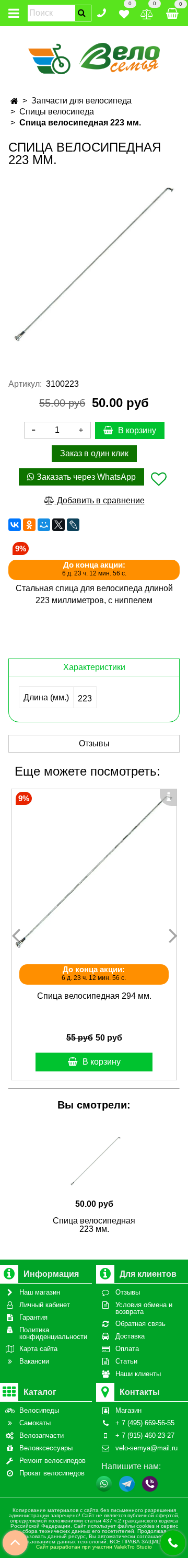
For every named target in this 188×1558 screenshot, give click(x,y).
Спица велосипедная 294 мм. (94, 995)
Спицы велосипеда (56, 111)
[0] (124, 12)
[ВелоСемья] (94, 57)
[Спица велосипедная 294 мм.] (94, 871)
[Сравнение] (147, 12)
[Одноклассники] (29, 524)
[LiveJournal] (73, 524)
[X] (58, 524)
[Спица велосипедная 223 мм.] (94, 264)
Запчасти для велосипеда (81, 100)
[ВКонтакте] (14, 524)
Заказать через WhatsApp (85, 476)
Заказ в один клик (94, 453)
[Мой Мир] (44, 524)
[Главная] (14, 101)
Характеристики (94, 667)
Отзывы (94, 743)
